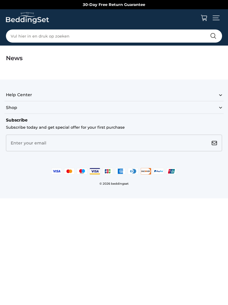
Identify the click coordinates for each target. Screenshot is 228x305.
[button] (216, 18)
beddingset (120, 184)
